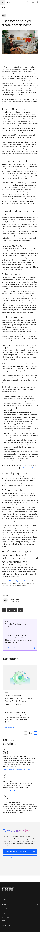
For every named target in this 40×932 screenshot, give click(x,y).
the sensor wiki (28, 468)
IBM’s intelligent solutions (18, 581)
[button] (32, 2)
